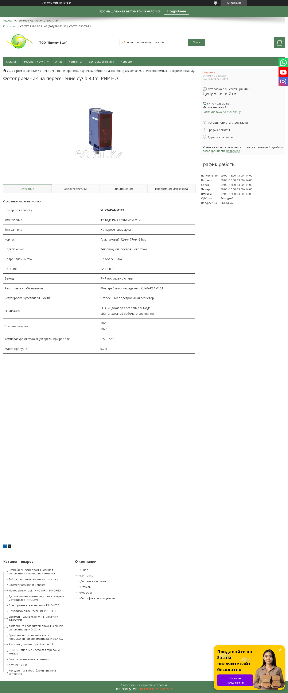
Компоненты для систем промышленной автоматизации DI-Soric (36, 627)
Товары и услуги (35, 61)
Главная (11, 61)
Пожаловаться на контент (156, 689)
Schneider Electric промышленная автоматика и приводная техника (32, 571)
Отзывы (85, 587)
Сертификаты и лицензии (97, 598)
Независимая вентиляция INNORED (32, 611)
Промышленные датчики (31, 71)
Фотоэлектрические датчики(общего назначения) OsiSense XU (97, 71)
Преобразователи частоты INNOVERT (34, 605)
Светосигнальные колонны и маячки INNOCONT (33, 618)
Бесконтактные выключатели (29, 659)
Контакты (75, 61)
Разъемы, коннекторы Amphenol (31, 644)
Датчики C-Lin (18, 665)
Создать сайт (50, 2)
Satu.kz (163, 685)
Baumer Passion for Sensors (27, 585)
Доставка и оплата (101, 61)
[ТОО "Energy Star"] (19, 43)
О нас (58, 61)
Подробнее (176, 11)
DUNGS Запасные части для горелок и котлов (34, 651)
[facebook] (5, 547)
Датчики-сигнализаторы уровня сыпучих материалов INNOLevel (36, 598)
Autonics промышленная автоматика (33, 579)
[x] (9, 547)
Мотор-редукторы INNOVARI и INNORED (35, 590)
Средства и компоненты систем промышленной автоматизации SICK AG (36, 637)
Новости (126, 61)
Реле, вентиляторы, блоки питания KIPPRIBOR (32, 672)
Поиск (196, 42)
